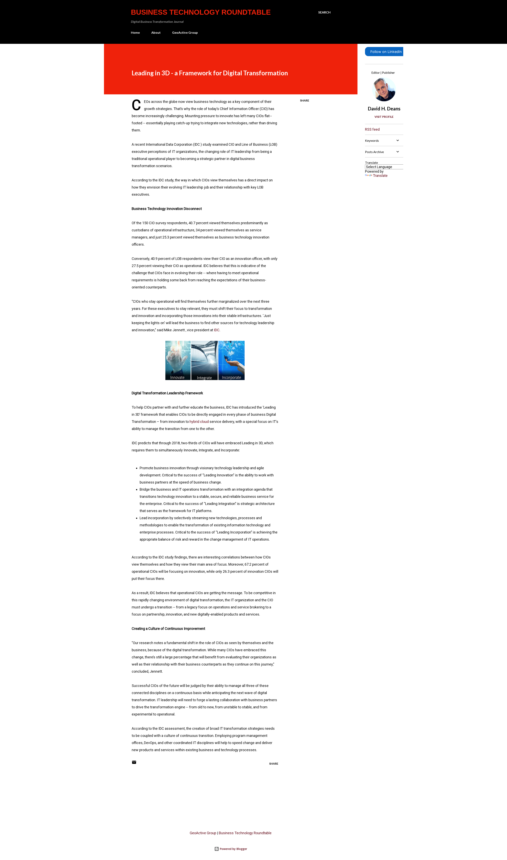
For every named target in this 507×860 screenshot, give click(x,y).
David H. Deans (384, 108)
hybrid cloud (199, 421)
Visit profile (384, 116)
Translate (380, 175)
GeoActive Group (185, 32)
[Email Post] (134, 763)
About (156, 32)
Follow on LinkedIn (386, 52)
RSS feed (372, 129)
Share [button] (304, 100)
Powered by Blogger (233, 849)
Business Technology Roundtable (201, 12)
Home (135, 32)
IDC (216, 330)
